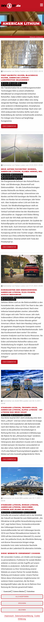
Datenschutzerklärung (24, 616)
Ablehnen (22, 610)
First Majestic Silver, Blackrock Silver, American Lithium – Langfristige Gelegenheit (19, 77)
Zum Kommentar (9, 126)
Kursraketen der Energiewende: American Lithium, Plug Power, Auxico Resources (19, 292)
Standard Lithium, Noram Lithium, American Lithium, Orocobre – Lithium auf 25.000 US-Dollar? (20, 507)
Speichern (22, 603)
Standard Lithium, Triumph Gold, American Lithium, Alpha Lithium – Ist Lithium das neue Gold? (21, 410)
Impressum (9, 616)
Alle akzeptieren (22, 596)
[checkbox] (2, 591)
